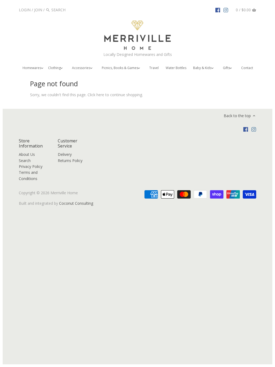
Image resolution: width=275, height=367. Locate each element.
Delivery (65, 154)
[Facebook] (217, 10)
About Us (27, 154)
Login (25, 9)
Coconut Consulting (76, 203)
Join (38, 9)
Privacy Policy (30, 166)
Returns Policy (70, 160)
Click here (96, 94)
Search (25, 160)
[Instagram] (225, 10)
